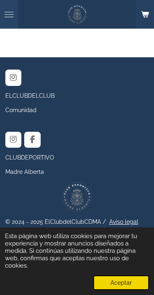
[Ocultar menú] (9, 14)
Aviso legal (123, 221)
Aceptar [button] (121, 282)
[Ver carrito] (145, 14)
